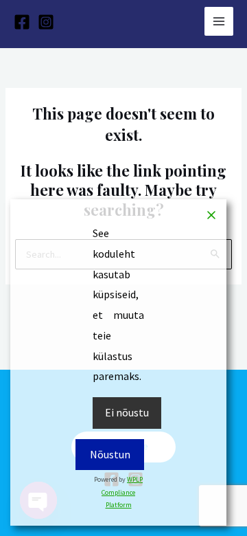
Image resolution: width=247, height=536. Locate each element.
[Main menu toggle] (218, 21)
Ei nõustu (127, 412)
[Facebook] (22, 22)
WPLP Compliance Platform (122, 492)
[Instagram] (46, 22)
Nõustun (110, 454)
